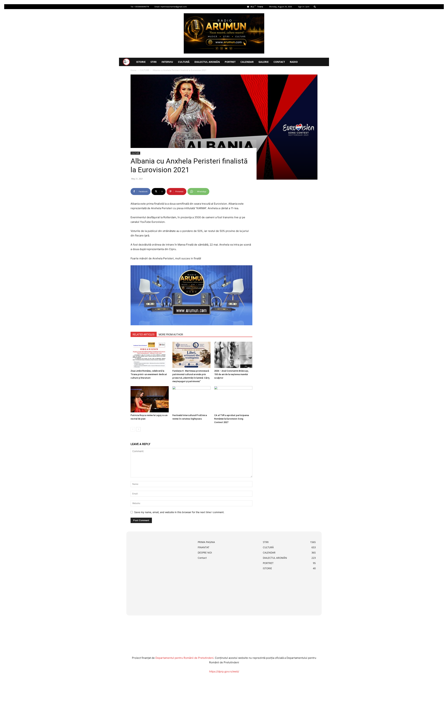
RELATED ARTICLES (144, 334)
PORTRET (230, 61)
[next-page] (138, 429)
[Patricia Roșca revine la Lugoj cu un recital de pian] (150, 399)
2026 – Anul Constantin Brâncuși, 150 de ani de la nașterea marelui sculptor (231, 374)
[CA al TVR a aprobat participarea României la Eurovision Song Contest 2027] (233, 399)
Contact (279, 61)
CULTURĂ (184, 61)
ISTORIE (141, 61)
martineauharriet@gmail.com (173, 6)
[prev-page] (133, 429)
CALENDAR (247, 61)
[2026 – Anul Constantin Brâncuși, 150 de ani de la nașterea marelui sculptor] (233, 355)
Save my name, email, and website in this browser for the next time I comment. (179, 512)
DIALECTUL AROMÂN (207, 61)
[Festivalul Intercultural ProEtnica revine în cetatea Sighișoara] (191, 399)
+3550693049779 (141, 6)
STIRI (153, 61)
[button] (314, 6)
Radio (294, 61)
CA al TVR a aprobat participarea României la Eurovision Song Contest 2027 (231, 419)
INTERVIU (167, 61)
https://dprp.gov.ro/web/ (224, 671)
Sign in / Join (303, 6)
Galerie (263, 61)
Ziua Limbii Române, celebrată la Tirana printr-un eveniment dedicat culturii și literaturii (149, 374)
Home (133, 70)
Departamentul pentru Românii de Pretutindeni (184, 657)
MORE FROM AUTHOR (171, 334)
